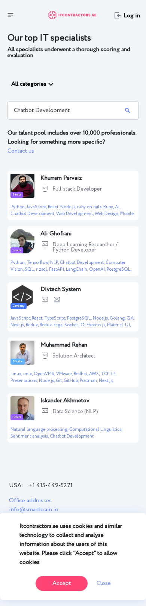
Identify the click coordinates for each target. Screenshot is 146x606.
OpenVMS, (45, 374)
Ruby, (109, 207)
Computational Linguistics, (95, 429)
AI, (117, 207)
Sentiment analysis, (30, 436)
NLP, (55, 262)
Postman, (89, 380)
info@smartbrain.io (33, 509)
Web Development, (75, 214)
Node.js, (68, 207)
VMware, (65, 374)
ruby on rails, (90, 207)
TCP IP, (108, 374)
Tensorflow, (38, 262)
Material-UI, (119, 325)
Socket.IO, (75, 325)
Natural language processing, (39, 429)
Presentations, (24, 380)
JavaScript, (37, 207)
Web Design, (107, 214)
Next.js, (18, 325)
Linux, (16, 374)
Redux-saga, (52, 325)
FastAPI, (57, 269)
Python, (18, 207)
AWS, (95, 374)
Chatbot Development (72, 436)
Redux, (33, 325)
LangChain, (77, 269)
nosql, (42, 269)
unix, (28, 374)
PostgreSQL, (119, 269)
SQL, (30, 269)
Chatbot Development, (33, 214)
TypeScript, (55, 318)
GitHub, (72, 380)
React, (54, 207)
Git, (60, 380)
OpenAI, (98, 269)
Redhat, (81, 374)
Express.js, (96, 325)
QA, (130, 318)
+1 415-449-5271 (51, 485)
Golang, (118, 318)
